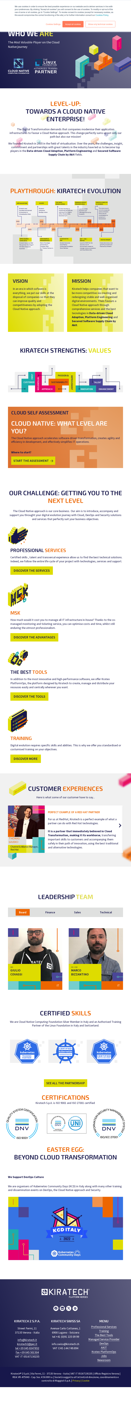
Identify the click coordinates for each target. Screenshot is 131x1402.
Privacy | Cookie (80, 1380)
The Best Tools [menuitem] (104, 1335)
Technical (106, 912)
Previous (11, 826)
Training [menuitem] (104, 1331)
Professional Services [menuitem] (104, 1327)
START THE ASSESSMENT (31, 461)
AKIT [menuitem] (104, 1347)
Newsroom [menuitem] (104, 1360)
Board (22, 912)
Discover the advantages (34, 637)
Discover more (26, 759)
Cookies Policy (102, 15)
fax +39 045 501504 (27, 1352)
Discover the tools (29, 696)
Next (120, 826)
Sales (77, 912)
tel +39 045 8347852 (27, 1348)
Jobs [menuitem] (104, 1356)
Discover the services (32, 570)
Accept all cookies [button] (73, 24)
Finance (50, 912)
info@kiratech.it (27, 1340)
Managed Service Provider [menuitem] (103, 1339)
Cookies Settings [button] (53, 24)
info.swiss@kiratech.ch (65, 1344)
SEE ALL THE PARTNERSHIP (65, 1083)
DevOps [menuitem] (103, 1343)
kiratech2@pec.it (27, 1344)
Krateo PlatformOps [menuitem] (104, 1352)
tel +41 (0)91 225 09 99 (65, 1336)
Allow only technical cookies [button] (100, 24)
